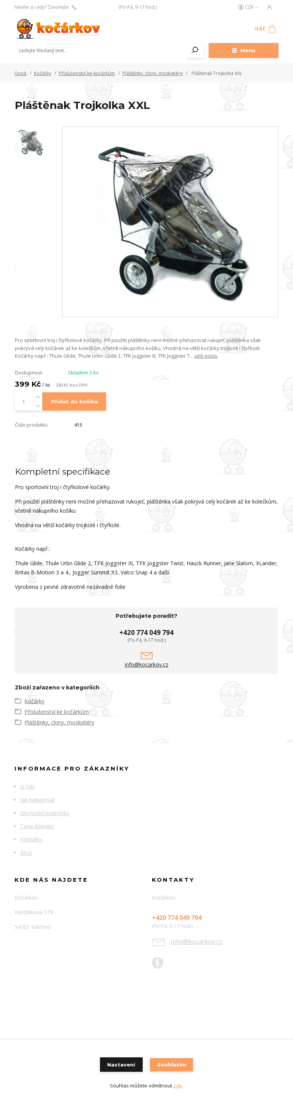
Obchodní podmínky (44, 813)
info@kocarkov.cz (146, 664)
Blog (26, 852)
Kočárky (42, 73)
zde (177, 1085)
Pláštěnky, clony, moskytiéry (152, 73)
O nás (27, 786)
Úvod (20, 73)
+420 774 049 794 (98, 7)
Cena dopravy (37, 826)
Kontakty (31, 839)
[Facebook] (161, 965)
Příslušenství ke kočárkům (87, 73)
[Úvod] (59, 29)
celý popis (205, 355)
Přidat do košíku (74, 401)
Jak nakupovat (37, 799)
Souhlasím (171, 1065)
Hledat (195, 50)
